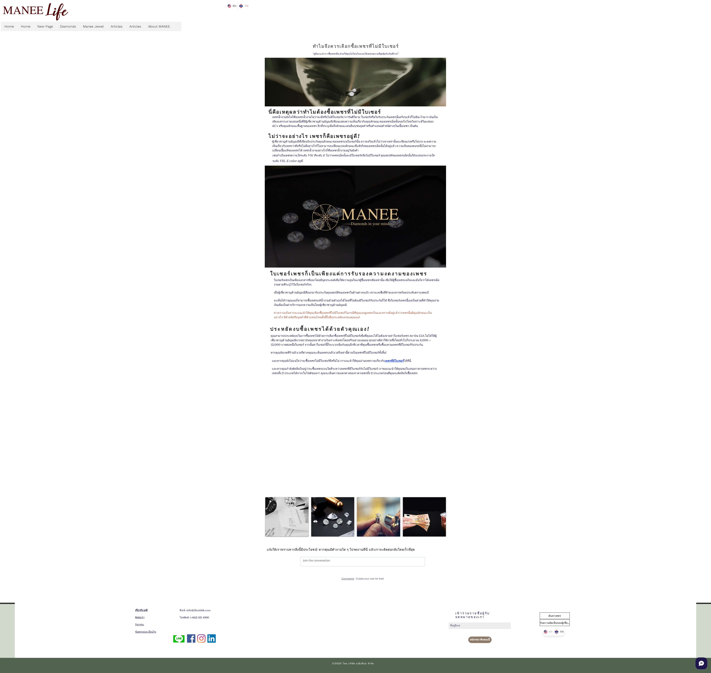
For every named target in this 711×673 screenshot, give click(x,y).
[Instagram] (201, 638)
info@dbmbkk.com (198, 610)
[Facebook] (191, 638)
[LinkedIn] (211, 638)
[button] (441, 263)
